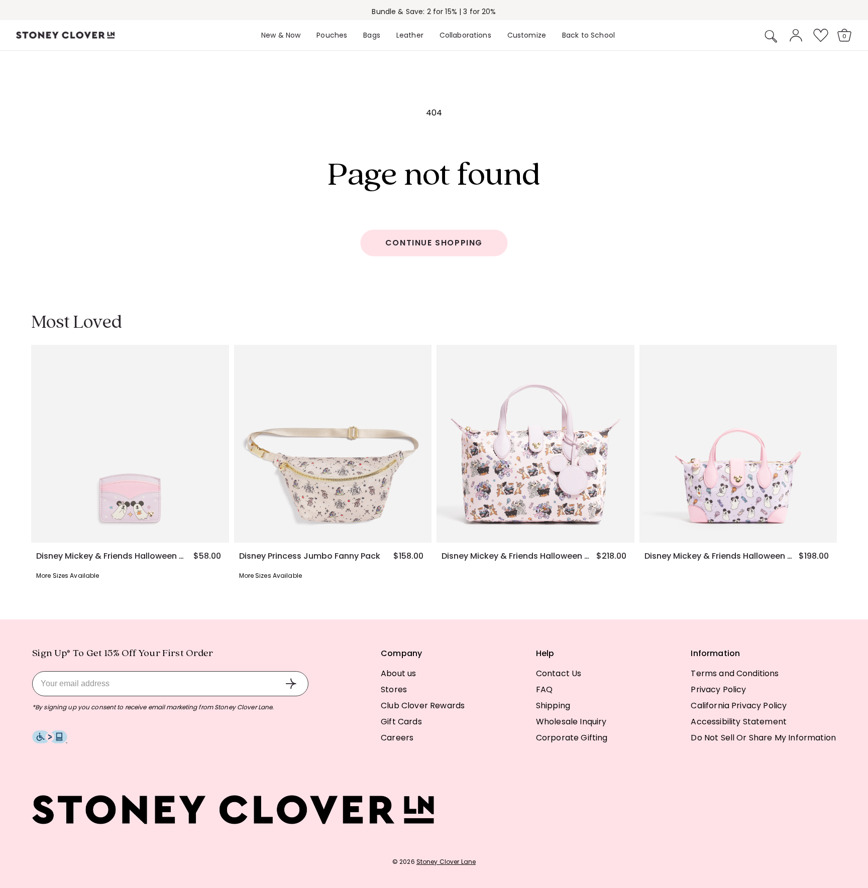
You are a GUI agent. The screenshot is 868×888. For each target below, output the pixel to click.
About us (398, 673)
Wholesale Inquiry (571, 721)
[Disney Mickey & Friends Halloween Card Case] (130, 444)
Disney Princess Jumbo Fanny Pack (309, 556)
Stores (394, 689)
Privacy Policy (718, 689)
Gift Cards (401, 721)
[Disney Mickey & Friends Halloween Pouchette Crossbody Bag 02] (738, 444)
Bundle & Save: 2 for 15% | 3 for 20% (434, 11)
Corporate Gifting (572, 737)
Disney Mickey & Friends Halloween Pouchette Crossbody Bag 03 (515, 556)
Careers (397, 737)
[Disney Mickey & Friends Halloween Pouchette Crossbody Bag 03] (535, 444)
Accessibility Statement (739, 721)
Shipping (553, 705)
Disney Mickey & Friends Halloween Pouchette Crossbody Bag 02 (718, 556)
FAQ (544, 689)
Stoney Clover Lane (446, 861)
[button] (771, 36)
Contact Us (559, 673)
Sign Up (290, 683)
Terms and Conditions (735, 673)
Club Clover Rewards (423, 705)
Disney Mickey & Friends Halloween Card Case (110, 556)
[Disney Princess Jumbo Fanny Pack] (333, 444)
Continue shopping (434, 242)
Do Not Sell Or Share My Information (763, 737)
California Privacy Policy (739, 705)
